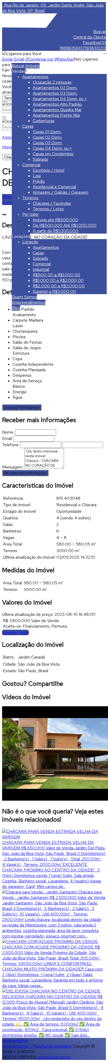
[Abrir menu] (104, 52)
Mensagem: (12, 467)
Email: (7, 438)
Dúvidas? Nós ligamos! (21, 407)
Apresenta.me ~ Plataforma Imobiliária (37, 1046)
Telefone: (10, 445)
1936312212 (95, 48)
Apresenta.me (15, 1040)
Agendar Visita (15, 632)
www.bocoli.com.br (54, 1057)
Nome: (8, 432)
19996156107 (72, 48)
